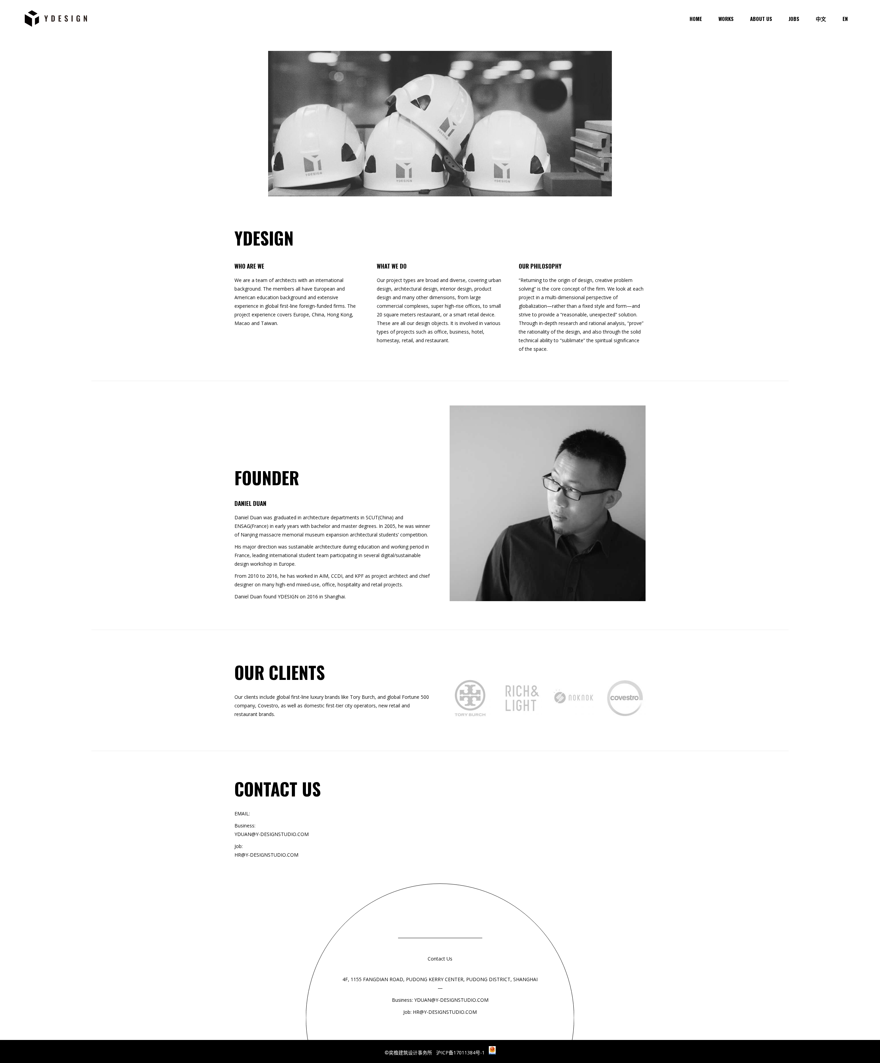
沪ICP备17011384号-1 (462, 1052)
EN (845, 18)
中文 (821, 18)
